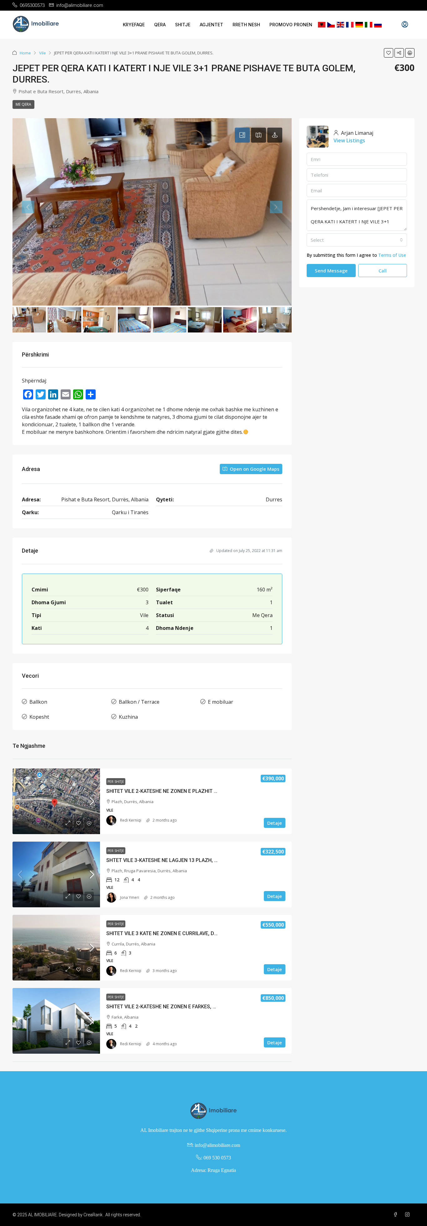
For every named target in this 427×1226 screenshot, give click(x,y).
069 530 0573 (217, 1157)
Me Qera (23, 104)
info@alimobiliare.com (217, 1145)
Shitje (182, 24)
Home (25, 53)
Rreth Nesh (246, 24)
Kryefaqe (134, 24)
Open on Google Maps (254, 469)
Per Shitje (116, 781)
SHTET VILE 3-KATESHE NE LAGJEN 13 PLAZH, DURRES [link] (169, 860)
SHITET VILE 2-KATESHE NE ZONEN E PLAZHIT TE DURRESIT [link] (175, 791)
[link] (56, 801)
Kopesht (39, 716)
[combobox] (357, 239)
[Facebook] (396, 1214)
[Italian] (368, 25)
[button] (388, 53)
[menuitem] (404, 24)
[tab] (242, 135)
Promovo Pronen (290, 24)
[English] (340, 25)
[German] (359, 25)
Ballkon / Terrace (139, 701)
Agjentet (211, 24)
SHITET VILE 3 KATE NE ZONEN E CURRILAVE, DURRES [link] (168, 933)
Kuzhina (128, 716)
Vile (42, 53)
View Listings (349, 140)
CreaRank (93, 1214)
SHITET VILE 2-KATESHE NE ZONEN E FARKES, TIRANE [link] (167, 1007)
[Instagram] (408, 1214)
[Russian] (378, 25)
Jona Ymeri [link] (129, 897)
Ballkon (38, 701)
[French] (350, 25)
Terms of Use (392, 255)
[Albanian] (321, 25)
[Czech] (331, 25)
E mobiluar (220, 701)
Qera (160, 24)
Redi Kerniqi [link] (130, 820)
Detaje (274, 823)
